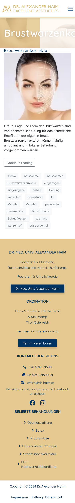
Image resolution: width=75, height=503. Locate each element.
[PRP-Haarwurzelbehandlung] (18, 464)
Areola (12, 176)
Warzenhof (15, 225)
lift (52, 197)
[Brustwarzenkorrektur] (37, 86)
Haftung (36, 497)
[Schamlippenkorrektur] (20, 453)
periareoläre (15, 211)
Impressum (19, 497)
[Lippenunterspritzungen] (19, 445)
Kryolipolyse (39, 438)
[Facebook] (32, 403)
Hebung (54, 190)
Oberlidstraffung (39, 423)
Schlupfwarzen (17, 218)
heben (37, 190)
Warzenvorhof (39, 225)
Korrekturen (35, 197)
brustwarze (31, 176)
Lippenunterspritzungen (39, 446)
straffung (41, 218)
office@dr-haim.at (40, 383)
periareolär (52, 204)
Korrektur (14, 197)
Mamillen (31, 204)
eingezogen (52, 183)
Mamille (12, 204)
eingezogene (16, 190)
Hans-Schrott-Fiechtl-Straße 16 (37, 311)
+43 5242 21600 (40, 367)
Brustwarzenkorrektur (26, 50)
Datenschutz (54, 497)
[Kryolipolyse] (27, 438)
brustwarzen (55, 176)
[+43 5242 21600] (24, 367)
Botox (39, 430)
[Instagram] (43, 403)
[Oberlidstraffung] (24, 422)
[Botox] (32, 430)
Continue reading (20, 163)
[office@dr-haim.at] (22, 382)
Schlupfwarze (40, 211)
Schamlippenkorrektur (39, 454)
